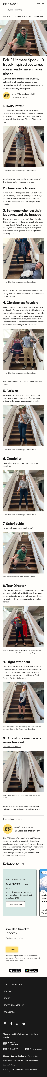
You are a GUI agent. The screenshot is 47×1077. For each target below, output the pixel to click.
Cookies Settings (9, 1065)
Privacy (20, 1060)
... (11, 16)
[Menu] (43, 4)
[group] (20, 892)
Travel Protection (9, 1060)
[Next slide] (43, 893)
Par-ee (32, 398)
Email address (14, 938)
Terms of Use (33, 1056)
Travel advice (20, 16)
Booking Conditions (18, 1056)
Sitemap (6, 1056)
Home (5, 16)
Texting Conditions (32, 1060)
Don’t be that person (12, 746)
